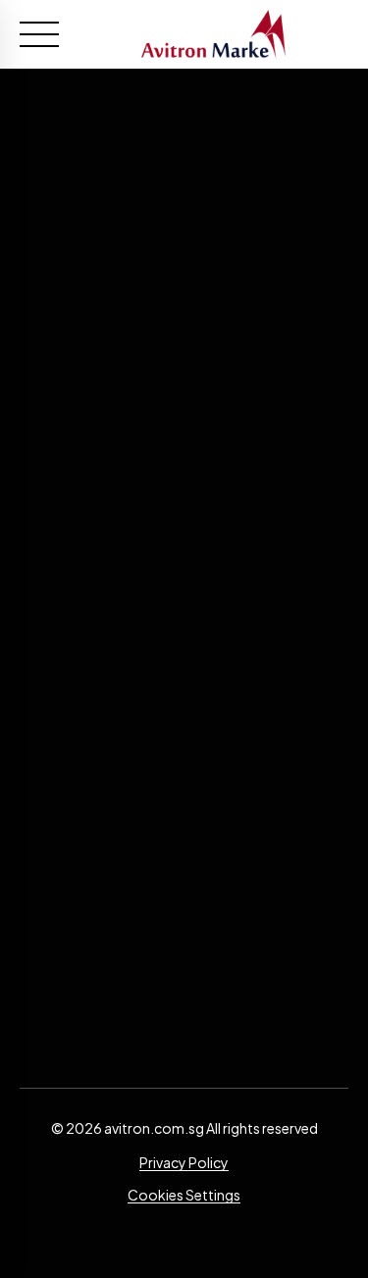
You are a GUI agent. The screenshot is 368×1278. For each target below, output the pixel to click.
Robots (184, 792)
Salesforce (184, 712)
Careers (184, 905)
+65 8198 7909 (184, 590)
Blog (184, 932)
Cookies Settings (184, 1194)
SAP (184, 765)
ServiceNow (184, 739)
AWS (184, 685)
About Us (184, 878)
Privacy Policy (184, 1162)
